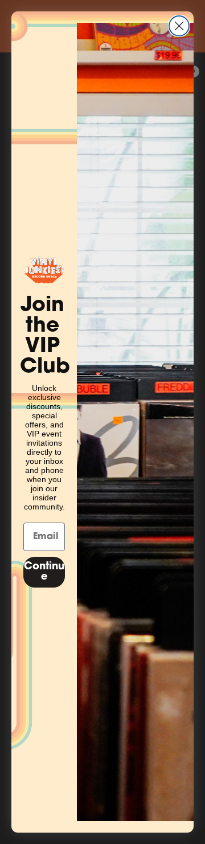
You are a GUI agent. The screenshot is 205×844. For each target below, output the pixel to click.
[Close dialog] (179, 26)
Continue (44, 572)
